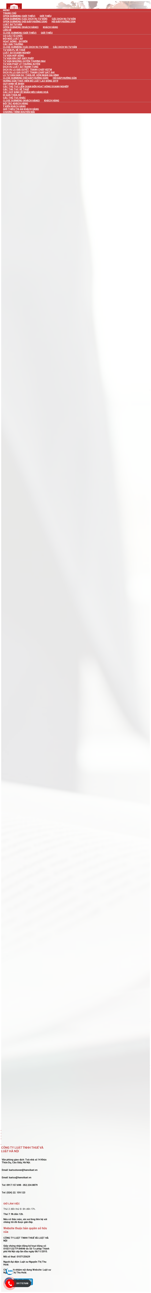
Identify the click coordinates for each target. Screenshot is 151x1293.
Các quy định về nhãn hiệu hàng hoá (25, 92)
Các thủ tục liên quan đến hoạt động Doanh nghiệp (36, 86)
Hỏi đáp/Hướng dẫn (63, 21)
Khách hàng (50, 27)
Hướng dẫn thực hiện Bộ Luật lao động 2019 (30, 81)
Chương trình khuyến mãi (19, 112)
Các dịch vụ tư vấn (65, 47)
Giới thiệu (47, 32)
